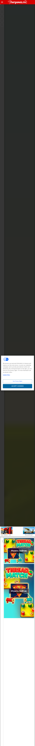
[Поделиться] (2, 12)
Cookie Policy (6, 375)
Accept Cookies (17, 386)
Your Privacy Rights (17, 381)
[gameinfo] (2, 25)
